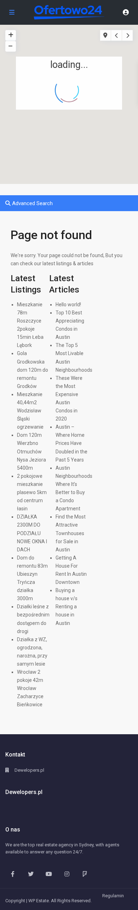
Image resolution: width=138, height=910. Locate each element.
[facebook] (12, 873)
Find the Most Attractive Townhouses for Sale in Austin (71, 533)
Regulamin (113, 895)
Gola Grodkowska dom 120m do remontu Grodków (32, 369)
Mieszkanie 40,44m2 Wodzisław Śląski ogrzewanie (30, 411)
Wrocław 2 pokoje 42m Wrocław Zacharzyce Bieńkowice (30, 688)
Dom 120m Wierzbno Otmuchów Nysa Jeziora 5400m (31, 451)
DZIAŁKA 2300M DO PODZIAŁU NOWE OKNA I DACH (32, 533)
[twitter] (30, 873)
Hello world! (68, 304)
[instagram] (66, 873)
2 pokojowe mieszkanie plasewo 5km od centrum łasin (32, 492)
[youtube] (48, 873)
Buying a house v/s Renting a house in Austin (66, 606)
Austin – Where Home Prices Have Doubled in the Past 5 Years (71, 443)
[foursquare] (84, 873)
